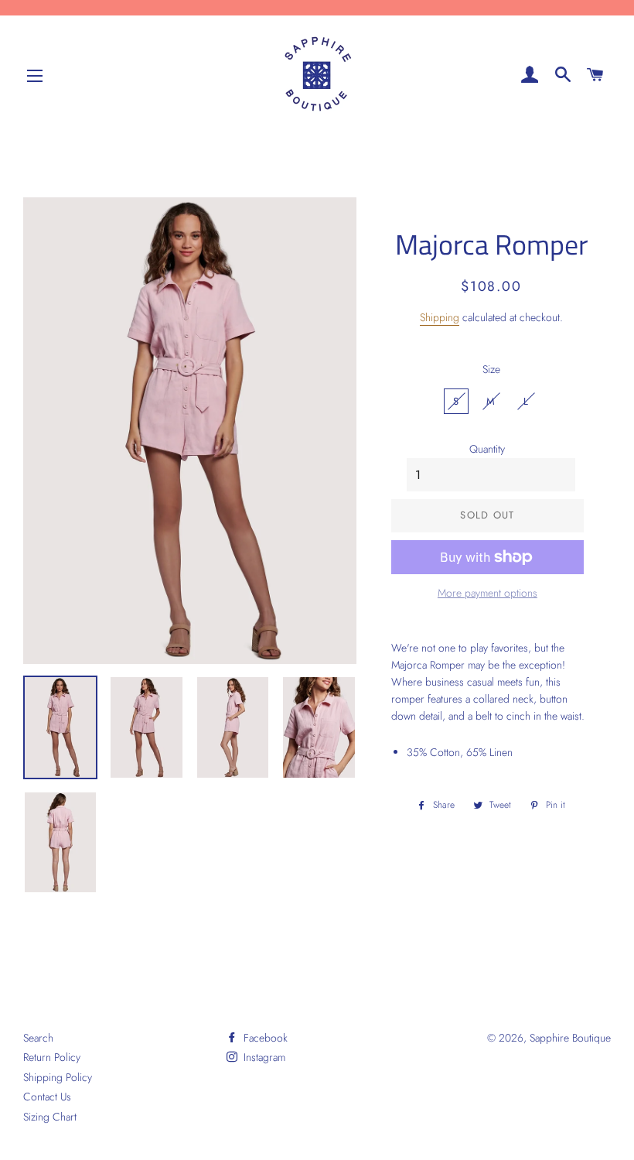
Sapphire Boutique (570, 1037)
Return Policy (51, 1057)
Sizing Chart (50, 1116)
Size (491, 369)
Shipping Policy (57, 1077)
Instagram (262, 1057)
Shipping (439, 317)
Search (38, 1037)
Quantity (487, 449)
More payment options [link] (487, 593)
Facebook (264, 1037)
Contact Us (47, 1096)
